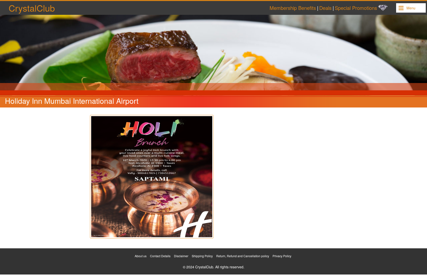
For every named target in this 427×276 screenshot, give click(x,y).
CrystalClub (32, 7)
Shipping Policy (202, 256)
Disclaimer (181, 256)
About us (141, 256)
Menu (410, 7)
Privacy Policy (282, 256)
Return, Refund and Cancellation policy (242, 256)
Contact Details (160, 256)
